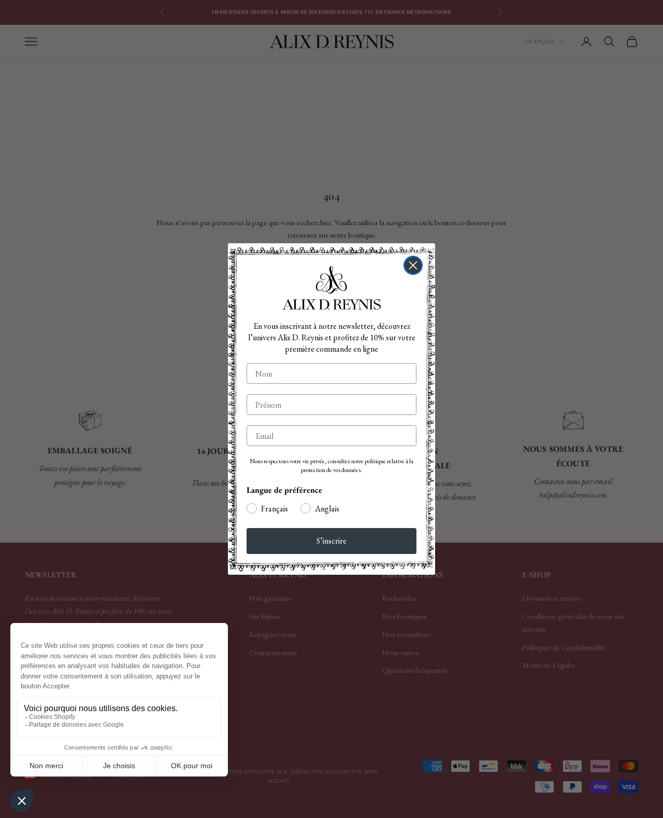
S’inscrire (331, 540)
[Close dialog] (413, 265)
